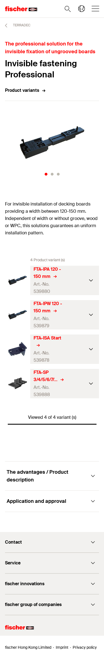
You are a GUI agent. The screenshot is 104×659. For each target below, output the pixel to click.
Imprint (62, 647)
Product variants (22, 90)
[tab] (46, 174)
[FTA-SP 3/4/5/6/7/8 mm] (17, 383)
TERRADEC (21, 25)
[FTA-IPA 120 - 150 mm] (17, 280)
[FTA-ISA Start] (17, 349)
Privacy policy (85, 647)
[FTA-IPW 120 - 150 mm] (17, 314)
